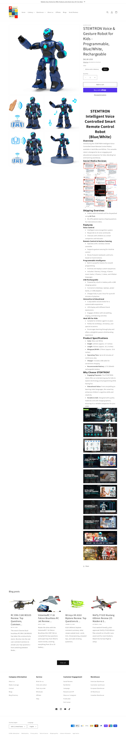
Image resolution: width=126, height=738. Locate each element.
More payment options (100, 95)
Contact (11, 688)
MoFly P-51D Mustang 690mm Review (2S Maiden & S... (103, 618)
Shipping (85, 62)
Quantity (85, 73)
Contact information (65, 733)
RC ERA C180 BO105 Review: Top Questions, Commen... (21, 620)
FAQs (37, 699)
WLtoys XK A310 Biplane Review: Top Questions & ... (75, 618)
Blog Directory (13, 695)
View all (63, 663)
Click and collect (41, 685)
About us (12, 681)
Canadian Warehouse (97, 695)
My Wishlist (66, 685)
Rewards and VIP (68, 692)
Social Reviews (68, 681)
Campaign (66, 688)
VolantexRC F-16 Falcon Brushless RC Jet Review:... (48, 618)
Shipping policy (54, 733)
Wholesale (39, 692)
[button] (31, 12)
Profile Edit (66, 699)
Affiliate (38, 695)
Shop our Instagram (69, 695)
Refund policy (25, 733)
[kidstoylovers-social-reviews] (100, 207)
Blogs (10, 692)
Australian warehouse (98, 685)
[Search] (107, 12)
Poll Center (67, 702)
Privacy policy (34, 733)
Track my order (41, 688)
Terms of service (44, 733)
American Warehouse (97, 681)
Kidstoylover (16, 733)
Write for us (40, 681)
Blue (105, 69)
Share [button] (87, 566)
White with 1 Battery (93, 69)
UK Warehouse (95, 692)
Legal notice (76, 733)
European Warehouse (97, 688)
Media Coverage (14, 685)
